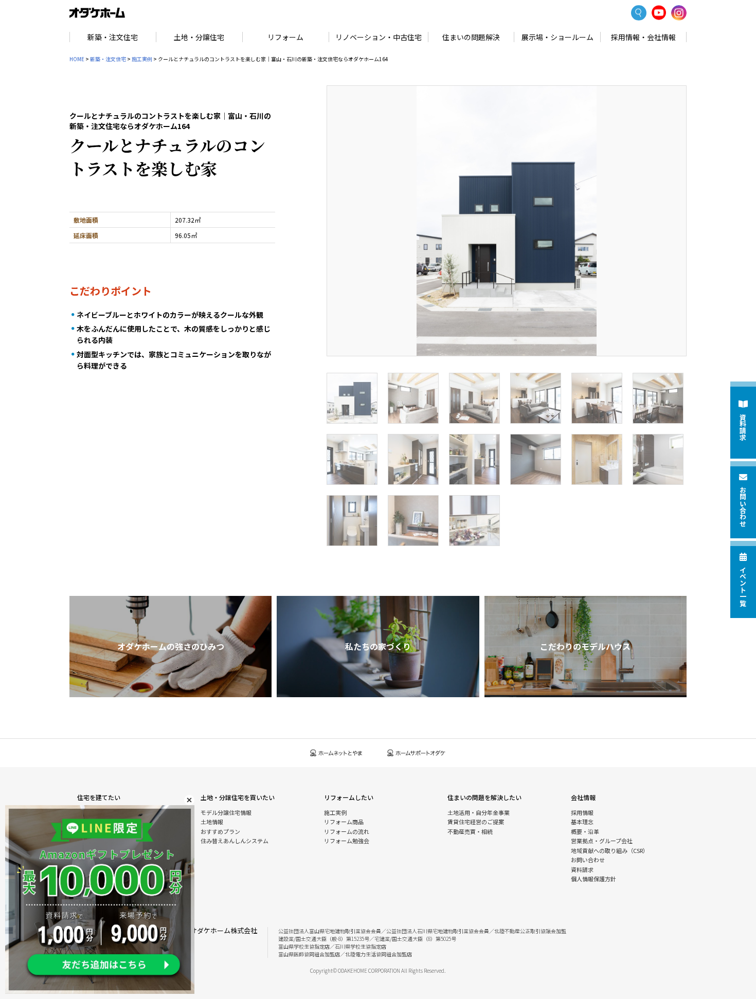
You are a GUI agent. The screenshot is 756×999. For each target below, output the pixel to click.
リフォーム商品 (344, 822)
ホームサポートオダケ (416, 753)
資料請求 (582, 869)
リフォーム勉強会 (346, 841)
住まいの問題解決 (471, 37)
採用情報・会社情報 (643, 37)
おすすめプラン (220, 831)
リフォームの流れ (346, 831)
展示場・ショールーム (557, 37)
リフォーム (285, 37)
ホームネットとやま (336, 753)
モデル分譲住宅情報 (226, 812)
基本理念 (582, 822)
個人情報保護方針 (593, 879)
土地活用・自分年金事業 (478, 812)
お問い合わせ (588, 860)
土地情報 (212, 822)
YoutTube (659, 12)
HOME (76, 59)
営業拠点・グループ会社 (602, 841)
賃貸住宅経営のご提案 (475, 822)
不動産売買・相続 (470, 831)
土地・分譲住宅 (199, 37)
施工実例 (142, 59)
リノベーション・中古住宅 (378, 37)
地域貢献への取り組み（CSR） (610, 850)
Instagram (679, 13)
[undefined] (507, 220)
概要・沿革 (585, 831)
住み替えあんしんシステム (234, 841)
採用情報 (582, 812)
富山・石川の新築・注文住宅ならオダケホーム (97, 13)
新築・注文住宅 (112, 37)
